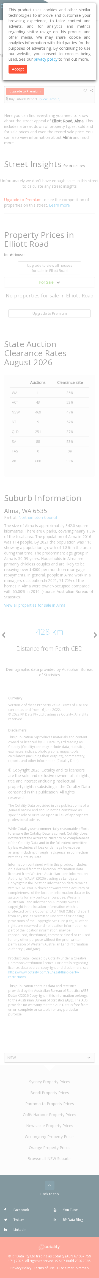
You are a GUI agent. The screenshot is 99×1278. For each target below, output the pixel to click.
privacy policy (45, 59)
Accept (18, 69)
